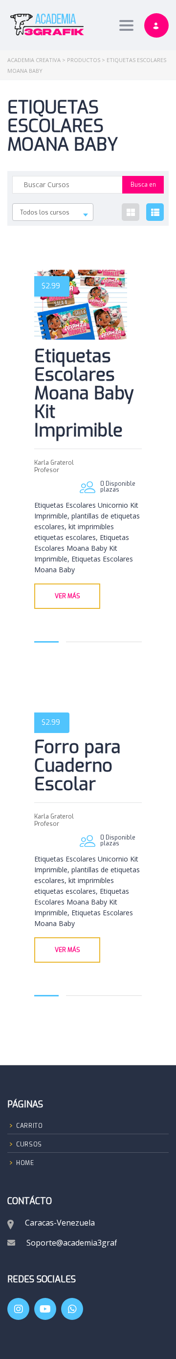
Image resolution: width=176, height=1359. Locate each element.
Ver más (67, 596)
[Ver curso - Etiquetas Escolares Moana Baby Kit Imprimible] (80, 305)
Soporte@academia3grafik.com (83, 1242)
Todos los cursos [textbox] (44, 212)
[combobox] (52, 212)
